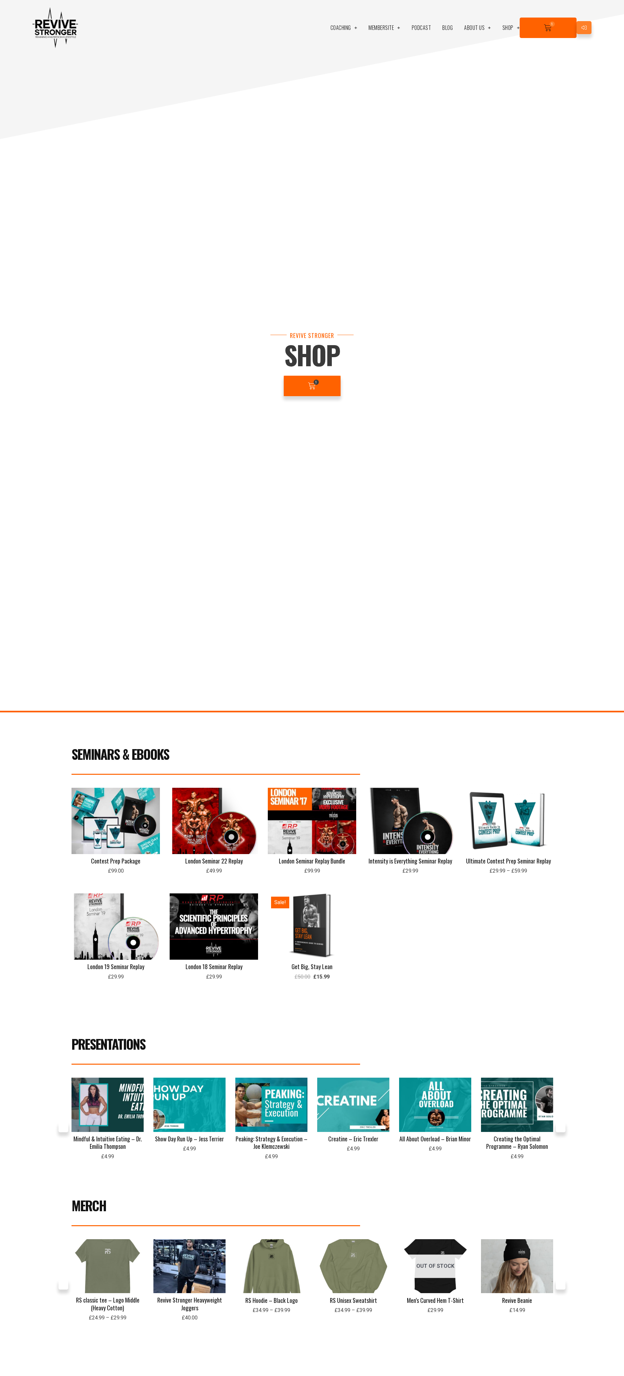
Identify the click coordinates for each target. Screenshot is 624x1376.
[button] (63, 1127)
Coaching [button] (341, 27)
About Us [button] (474, 27)
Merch (89, 1205)
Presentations (108, 1044)
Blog (447, 27)
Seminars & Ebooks (120, 754)
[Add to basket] (153, 813)
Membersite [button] (381, 27)
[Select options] (546, 813)
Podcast (421, 27)
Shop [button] (508, 27)
